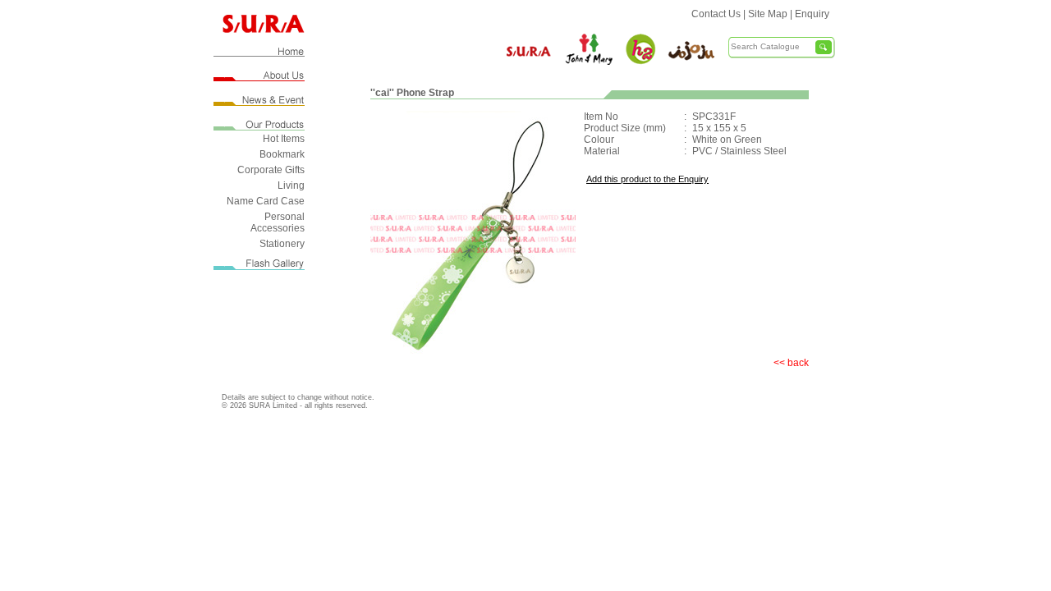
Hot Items (284, 138)
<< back (791, 363)
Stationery (282, 244)
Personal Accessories (277, 222)
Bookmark (282, 154)
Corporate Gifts (271, 170)
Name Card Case (266, 201)
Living (291, 185)
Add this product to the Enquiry (647, 179)
